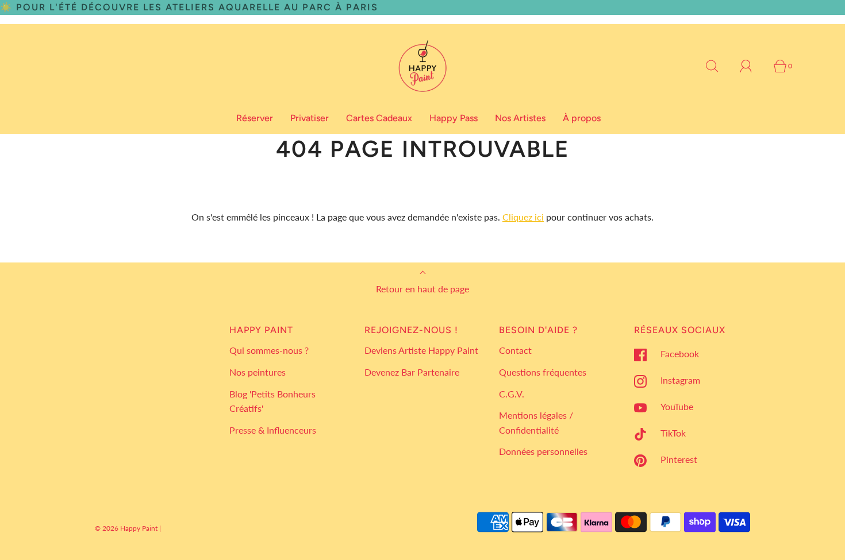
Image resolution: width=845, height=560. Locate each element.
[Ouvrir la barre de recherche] (718, 66)
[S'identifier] (752, 66)
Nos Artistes (520, 118)
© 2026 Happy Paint (126, 528)
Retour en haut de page (422, 288)
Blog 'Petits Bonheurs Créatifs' (272, 401)
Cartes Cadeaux (379, 118)
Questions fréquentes (542, 371)
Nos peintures (257, 371)
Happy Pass (453, 118)
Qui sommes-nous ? (269, 350)
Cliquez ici (523, 216)
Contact (515, 350)
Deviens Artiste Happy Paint (421, 350)
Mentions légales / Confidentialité (536, 422)
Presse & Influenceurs (272, 429)
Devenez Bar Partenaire (411, 371)
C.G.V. (511, 393)
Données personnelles (543, 451)
